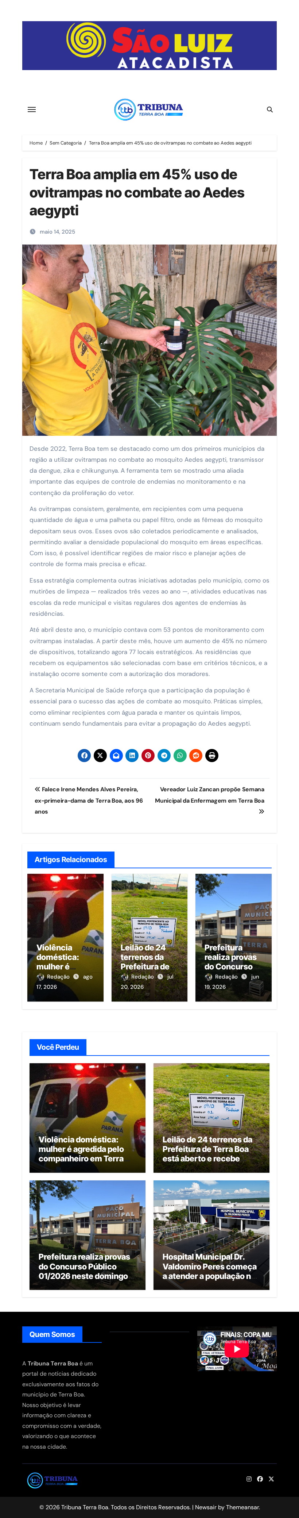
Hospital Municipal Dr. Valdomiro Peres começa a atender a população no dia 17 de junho (210, 1271)
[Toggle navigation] (32, 109)
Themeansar (242, 1507)
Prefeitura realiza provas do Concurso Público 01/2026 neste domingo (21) (84, 1271)
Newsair (206, 1507)
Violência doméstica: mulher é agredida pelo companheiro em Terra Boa (81, 1154)
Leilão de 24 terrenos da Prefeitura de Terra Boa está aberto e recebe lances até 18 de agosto (207, 1154)
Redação (59, 976)
